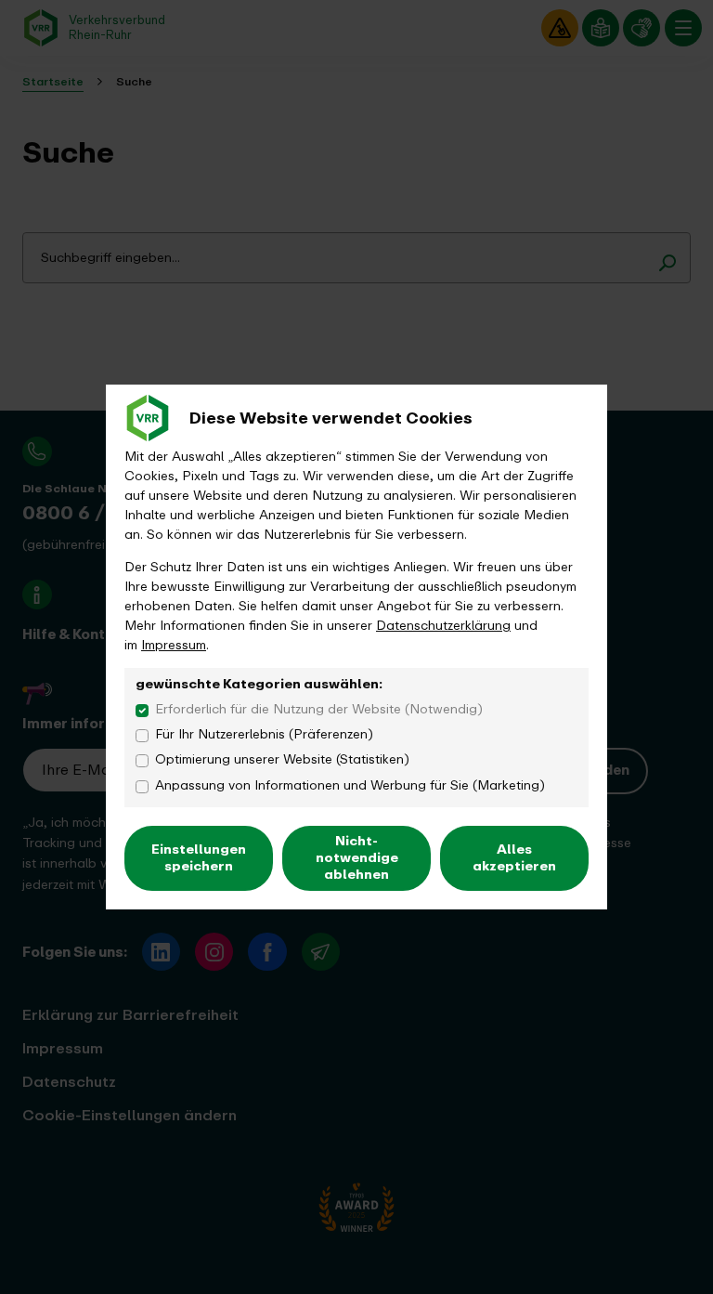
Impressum (173, 645)
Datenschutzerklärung (443, 625)
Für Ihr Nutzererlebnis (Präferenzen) (264, 734)
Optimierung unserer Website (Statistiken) (282, 759)
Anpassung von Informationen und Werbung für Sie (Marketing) (350, 785)
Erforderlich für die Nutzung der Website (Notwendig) (319, 709)
